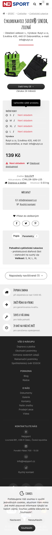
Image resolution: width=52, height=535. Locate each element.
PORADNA (26, 371)
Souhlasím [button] (26, 528)
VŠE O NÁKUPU (26, 341)
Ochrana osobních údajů (26, 355)
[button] (16, 223)
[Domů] (16, 4)
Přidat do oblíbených (28, 216)
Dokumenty (26, 393)
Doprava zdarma (20, 290)
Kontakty (26, 401)
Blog (26, 376)
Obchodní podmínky (26, 350)
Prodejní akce (26, 409)
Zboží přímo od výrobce (23, 302)
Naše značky (26, 405)
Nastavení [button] (15, 520)
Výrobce (10, 136)
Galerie (26, 397)
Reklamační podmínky (26, 359)
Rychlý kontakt (27, 204)
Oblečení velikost (11, 111)
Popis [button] (16, 236)
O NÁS (26, 388)
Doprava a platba (17, 182)
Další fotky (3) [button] (24, 86)
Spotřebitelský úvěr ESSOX (26, 363)
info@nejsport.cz (28, 200)
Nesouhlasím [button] (35, 520)
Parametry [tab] (29, 236)
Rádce (26, 380)
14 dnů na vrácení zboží (24, 326)
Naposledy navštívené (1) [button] (24, 275)
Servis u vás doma (21, 315)
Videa (26, 413)
